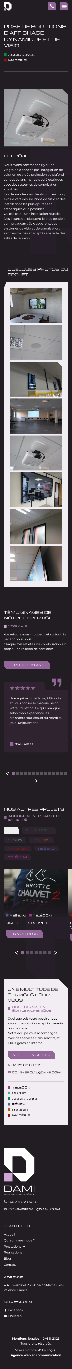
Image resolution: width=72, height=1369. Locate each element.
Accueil (9, 1234)
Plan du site (17, 1226)
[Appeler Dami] (52, 6)
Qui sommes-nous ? (19, 1240)
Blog (7, 1258)
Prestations (12, 1246)
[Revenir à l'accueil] (8, 6)
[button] (64, 6)
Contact (10, 1264)
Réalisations (13, 1252)
